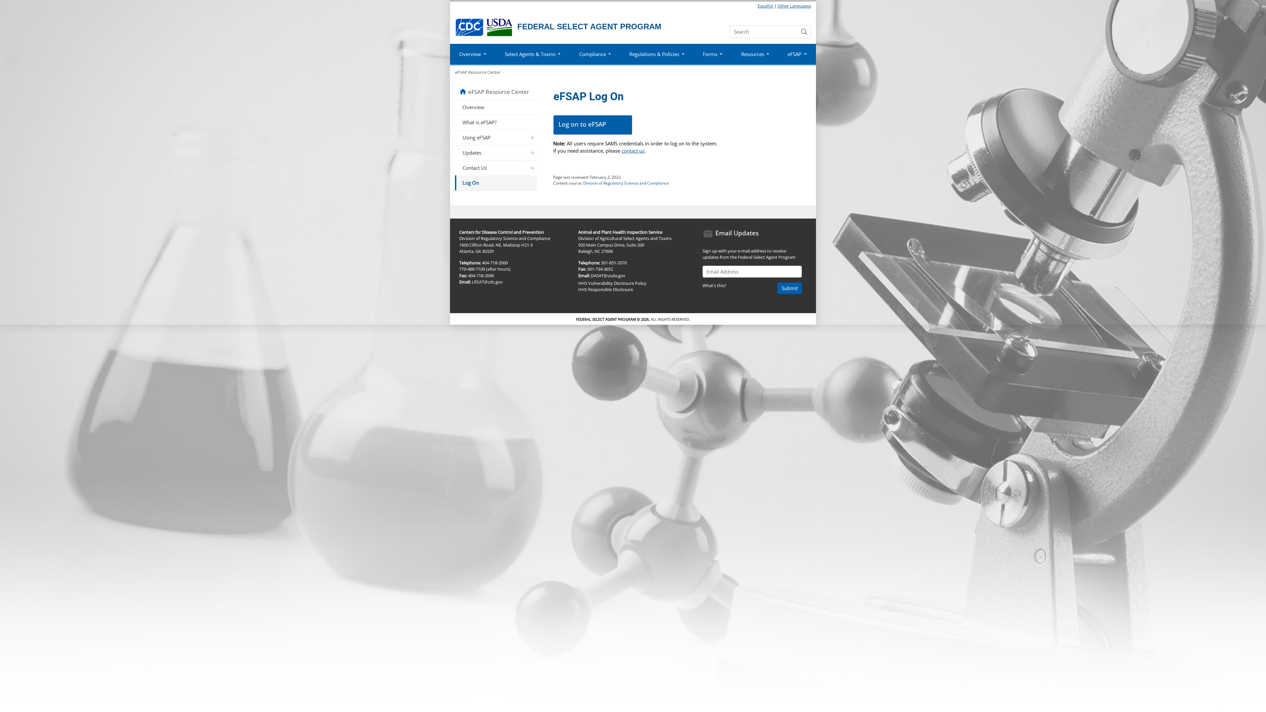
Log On (471, 182)
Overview (473, 107)
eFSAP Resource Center (477, 72)
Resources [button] (752, 54)
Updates (472, 152)
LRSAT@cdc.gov (487, 282)
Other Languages (794, 6)
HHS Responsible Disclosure (605, 289)
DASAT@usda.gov (608, 276)
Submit (790, 288)
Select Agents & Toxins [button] (530, 54)
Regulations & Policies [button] (654, 54)
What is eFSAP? (480, 122)
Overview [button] (470, 54)
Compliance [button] (592, 54)
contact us (633, 150)
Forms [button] (710, 54)
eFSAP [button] (794, 54)
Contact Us (475, 167)
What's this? (714, 285)
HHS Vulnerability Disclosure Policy (612, 283)
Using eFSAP (477, 137)
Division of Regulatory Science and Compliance (626, 183)
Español (765, 6)
